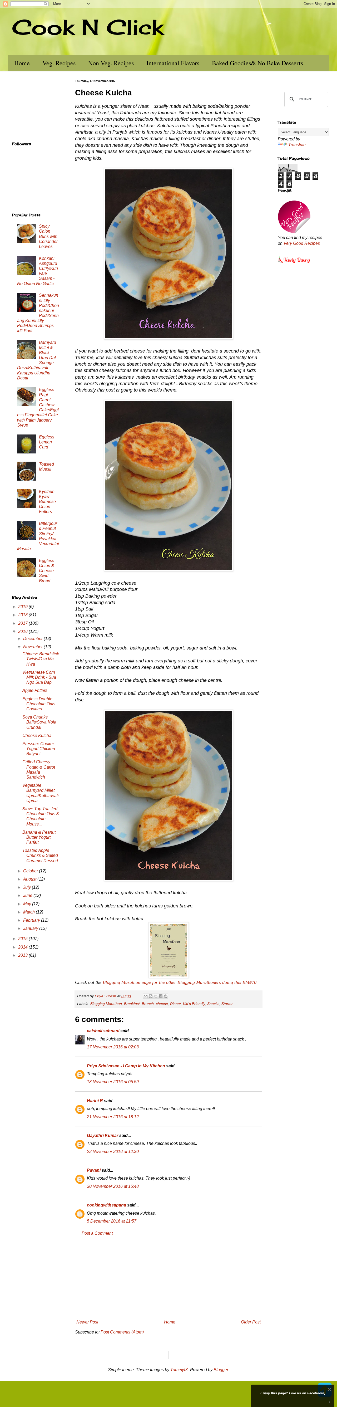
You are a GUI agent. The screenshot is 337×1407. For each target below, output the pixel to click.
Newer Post (87, 1322)
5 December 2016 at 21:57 (111, 1221)
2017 (23, 623)
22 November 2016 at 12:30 (113, 1151)
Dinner (175, 1003)
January (31, 928)
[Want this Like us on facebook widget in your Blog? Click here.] (329, 1402)
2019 (23, 606)
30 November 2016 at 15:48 (113, 1186)
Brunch (148, 1003)
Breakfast (132, 1003)
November (33, 646)
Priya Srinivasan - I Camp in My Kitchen (126, 1066)
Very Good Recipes (302, 243)
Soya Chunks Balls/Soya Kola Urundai (39, 722)
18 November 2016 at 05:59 (113, 1081)
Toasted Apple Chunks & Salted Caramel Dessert (40, 855)
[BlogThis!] (150, 996)
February (32, 920)
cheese (162, 1003)
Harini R (95, 1100)
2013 (23, 955)
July (27, 887)
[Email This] (145, 996)
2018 (23, 615)
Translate (297, 145)
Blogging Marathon (106, 1003)
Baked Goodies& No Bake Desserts (257, 63)
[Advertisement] (168, 1278)
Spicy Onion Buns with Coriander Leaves (48, 236)
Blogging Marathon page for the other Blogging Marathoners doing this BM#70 (179, 982)
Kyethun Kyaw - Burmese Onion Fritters (47, 501)
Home (22, 63)
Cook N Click (87, 27)
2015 (23, 938)
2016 (23, 631)
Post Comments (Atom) (122, 1332)
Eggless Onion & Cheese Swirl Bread (46, 570)
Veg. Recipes (59, 63)
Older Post (251, 1322)
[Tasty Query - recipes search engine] (294, 264)
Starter (227, 1003)
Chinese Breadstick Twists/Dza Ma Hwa (40, 659)
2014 (23, 947)
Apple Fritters (34, 690)
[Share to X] (155, 996)
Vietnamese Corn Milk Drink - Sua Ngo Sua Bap (39, 677)
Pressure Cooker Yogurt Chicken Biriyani (38, 748)
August (30, 879)
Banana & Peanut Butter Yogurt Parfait (39, 837)
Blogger (221, 1369)
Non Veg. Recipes (111, 63)
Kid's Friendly (194, 1003)
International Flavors (172, 63)
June (28, 895)
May (27, 904)
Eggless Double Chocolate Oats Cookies (38, 704)
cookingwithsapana (106, 1205)
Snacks (213, 1003)
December (33, 638)
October (31, 871)
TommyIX (179, 1369)
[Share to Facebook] (160, 996)
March (29, 912)
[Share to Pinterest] (165, 996)
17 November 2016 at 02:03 (113, 1047)
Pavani (94, 1170)
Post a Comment (97, 1233)
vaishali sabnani (103, 1031)
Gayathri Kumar (102, 1135)
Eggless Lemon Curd (46, 442)
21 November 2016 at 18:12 (113, 1117)
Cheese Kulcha (36, 735)
